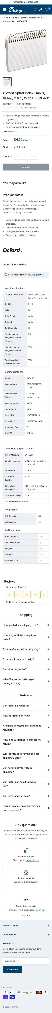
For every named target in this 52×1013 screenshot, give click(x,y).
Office (14, 18)
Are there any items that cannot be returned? (22, 727)
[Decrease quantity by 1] (17, 156)
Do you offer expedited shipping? (21, 649)
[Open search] (35, 9)
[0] (47, 9)
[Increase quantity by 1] (35, 156)
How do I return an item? (16, 715)
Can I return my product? (16, 705)
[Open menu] (4, 9)
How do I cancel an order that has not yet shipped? (21, 808)
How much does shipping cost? (20, 625)
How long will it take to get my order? (19, 637)
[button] (47, 9)
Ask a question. (37, 275)
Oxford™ (8, 104)
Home (5, 18)
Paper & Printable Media (31, 18)
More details (10, 131)
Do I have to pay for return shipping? (17, 769)
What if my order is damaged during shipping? (19, 681)
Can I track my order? (14, 669)
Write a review (30, 108)
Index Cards (8, 21)
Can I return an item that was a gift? (20, 783)
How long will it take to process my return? (22, 741)
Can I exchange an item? (16, 796)
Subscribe (12, 969)
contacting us (32, 860)
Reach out (39, 910)
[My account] (40, 9)
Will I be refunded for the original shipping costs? (21, 755)
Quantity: (7, 156)
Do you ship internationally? (18, 659)
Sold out (26, 167)
